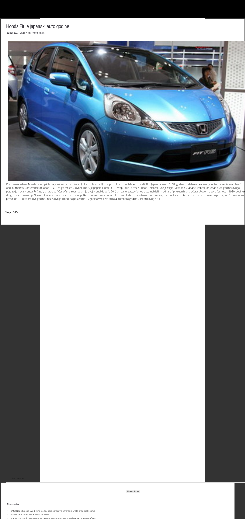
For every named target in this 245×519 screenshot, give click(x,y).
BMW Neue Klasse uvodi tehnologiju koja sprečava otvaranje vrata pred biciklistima (53, 510)
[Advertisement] (125, 260)
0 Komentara (38, 32)
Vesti (29, 32)
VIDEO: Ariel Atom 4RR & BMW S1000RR (30, 514)
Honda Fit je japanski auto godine (37, 26)
